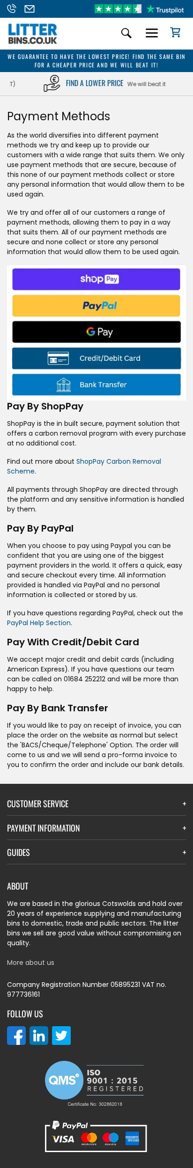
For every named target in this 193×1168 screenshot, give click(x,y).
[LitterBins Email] (32, 8)
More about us (30, 962)
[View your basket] (172, 33)
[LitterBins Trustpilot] (139, 9)
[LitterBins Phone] (14, 9)
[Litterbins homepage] (33, 43)
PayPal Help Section (39, 623)
